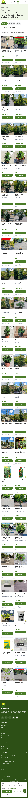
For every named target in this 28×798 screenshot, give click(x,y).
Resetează (14, 33)
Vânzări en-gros (4, 742)
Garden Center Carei (5, 737)
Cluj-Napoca (12, 23)
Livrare (2, 731)
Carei (19, 23)
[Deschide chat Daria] (24, 791)
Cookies (16, 779)
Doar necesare (17, 791)
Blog (2, 744)
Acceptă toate (7, 791)
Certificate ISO (23, 779)
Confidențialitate (6, 779)
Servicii (2, 729)
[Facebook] (2, 717)
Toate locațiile (4, 23)
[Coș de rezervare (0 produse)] (14, 2)
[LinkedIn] (17, 717)
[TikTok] (13, 717)
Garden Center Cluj (5, 735)
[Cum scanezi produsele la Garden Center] (18, 2)
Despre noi (3, 725)
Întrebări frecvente (5, 748)
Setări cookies (5, 794)
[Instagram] (6, 717)
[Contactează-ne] (22, 2)
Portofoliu (3, 733)
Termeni (12, 779)
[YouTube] (9, 717)
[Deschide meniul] (25, 2)
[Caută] (11, 2)
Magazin (7, 7)
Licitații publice (4, 739)
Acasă (2, 7)
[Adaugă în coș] (11, 38)
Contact (2, 746)
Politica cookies (13, 788)
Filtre (5, 27)
